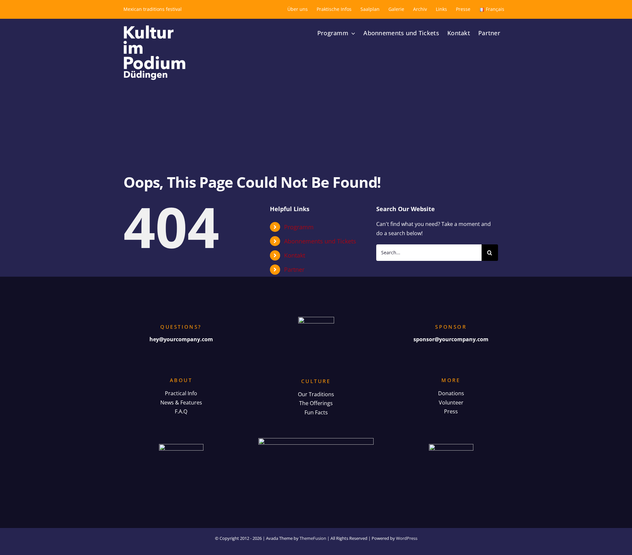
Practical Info (181, 393)
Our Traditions (316, 394)
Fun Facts (316, 412)
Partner (294, 269)
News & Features (181, 402)
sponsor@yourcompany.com (450, 339)
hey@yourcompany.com (181, 339)
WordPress (406, 538)
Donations (451, 393)
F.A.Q (181, 411)
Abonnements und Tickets (320, 241)
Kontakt (294, 255)
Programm (299, 227)
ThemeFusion (313, 538)
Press (451, 411)
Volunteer (451, 402)
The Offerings (316, 403)
